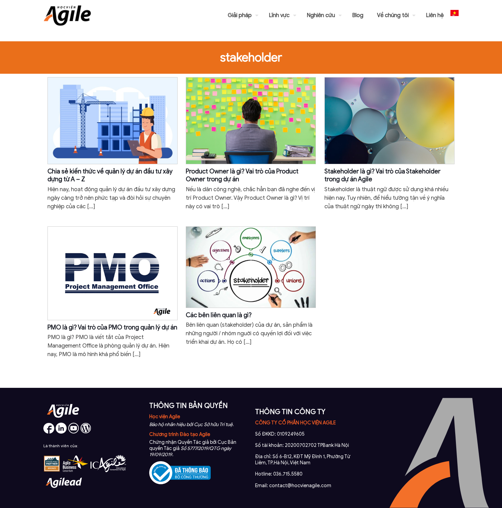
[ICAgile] (108, 470)
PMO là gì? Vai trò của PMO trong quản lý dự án (112, 327)
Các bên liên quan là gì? (219, 315)
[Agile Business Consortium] (75, 470)
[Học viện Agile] (67, 15)
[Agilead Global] (63, 490)
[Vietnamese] (454, 15)
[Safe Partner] (51, 470)
